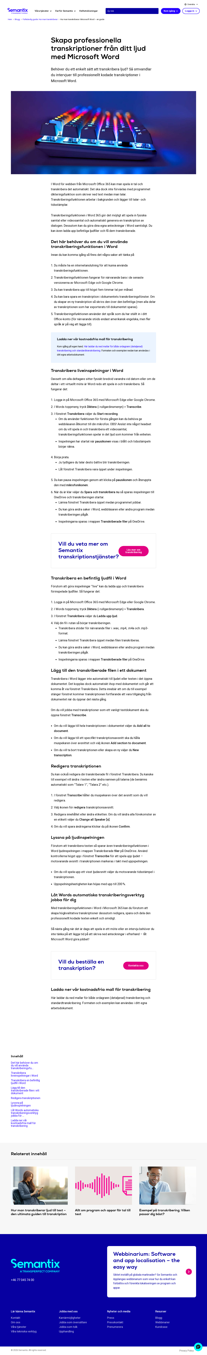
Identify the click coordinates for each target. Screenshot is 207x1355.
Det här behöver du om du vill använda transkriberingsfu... (24, 1065)
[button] (198, 1347)
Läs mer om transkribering (133, 551)
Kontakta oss (136, 965)
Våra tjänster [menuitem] (42, 11)
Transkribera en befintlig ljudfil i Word (25, 1082)
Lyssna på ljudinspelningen (21, 1104)
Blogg (158, 1317)
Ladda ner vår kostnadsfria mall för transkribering (23, 1123)
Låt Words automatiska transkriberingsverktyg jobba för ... (24, 1113)
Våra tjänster (18, 1326)
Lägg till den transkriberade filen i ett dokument (25, 1090)
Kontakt (15, 1317)
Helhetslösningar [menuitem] (88, 11)
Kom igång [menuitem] (170, 11)
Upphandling (66, 1331)
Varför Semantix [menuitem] (64, 11)
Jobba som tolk (68, 1326)
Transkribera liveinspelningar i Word (24, 1074)
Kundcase (161, 1326)
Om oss (15, 1322)
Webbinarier (162, 1322)
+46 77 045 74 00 (22, 1280)
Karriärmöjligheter (69, 1317)
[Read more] (189, 1272)
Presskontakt (115, 1322)
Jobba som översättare (73, 1322)
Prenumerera (115, 1326)
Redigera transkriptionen (25, 1098)
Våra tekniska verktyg (24, 1331)
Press (110, 1317)
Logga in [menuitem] (190, 11)
